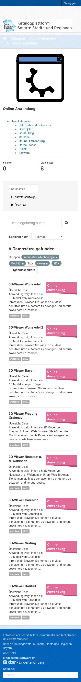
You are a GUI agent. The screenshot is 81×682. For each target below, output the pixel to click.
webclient (14, 315)
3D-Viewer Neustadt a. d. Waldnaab (25, 458)
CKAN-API (9, 653)
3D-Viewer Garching (24, 500)
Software (24, 153)
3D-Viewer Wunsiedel (24, 284)
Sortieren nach (19, 237)
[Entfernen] (56, 257)
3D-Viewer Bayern (22, 370)
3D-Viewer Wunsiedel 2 (26, 327)
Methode (24, 137)
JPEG (25, 315)
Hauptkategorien (43, 38)
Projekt (23, 149)
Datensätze (18, 189)
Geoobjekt (25, 129)
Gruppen (18, 38)
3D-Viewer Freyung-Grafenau (23, 415)
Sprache (8, 669)
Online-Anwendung (22, 42)
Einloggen (70, 3)
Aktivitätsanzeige (25, 197)
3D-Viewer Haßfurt (22, 586)
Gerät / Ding (26, 133)
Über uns (20, 205)
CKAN (26, 662)
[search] (67, 222)
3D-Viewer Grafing (22, 543)
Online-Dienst (27, 145)
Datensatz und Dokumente (35, 125)
